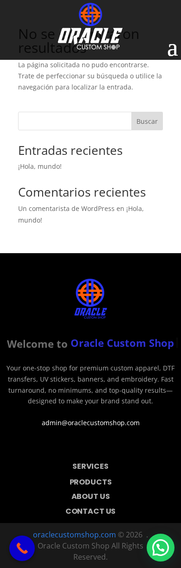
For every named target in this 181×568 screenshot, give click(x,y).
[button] (161, 548)
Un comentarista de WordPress (66, 208)
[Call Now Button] (22, 548)
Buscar (147, 121)
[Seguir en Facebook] (77, 446)
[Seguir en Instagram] (103, 446)
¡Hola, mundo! (40, 166)
